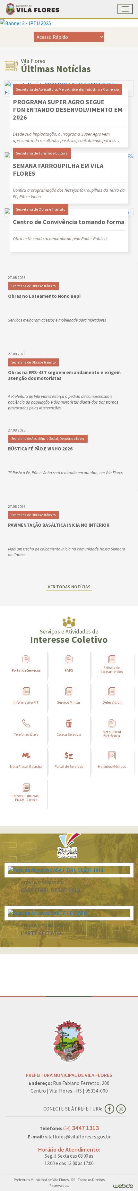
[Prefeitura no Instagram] (121, 1108)
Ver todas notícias (69, 587)
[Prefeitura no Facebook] (110, 1108)
